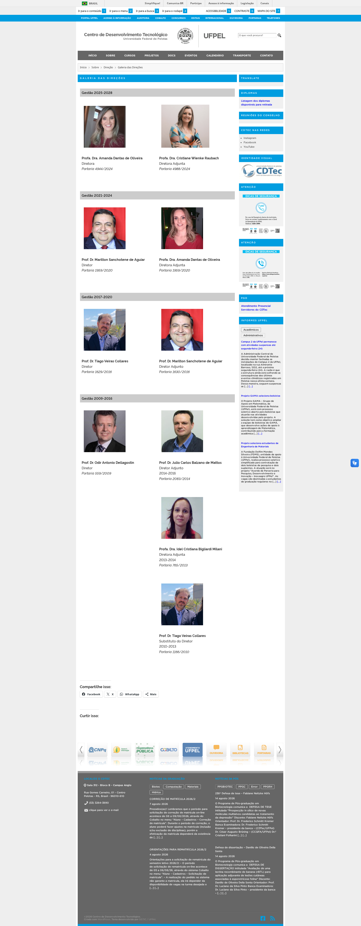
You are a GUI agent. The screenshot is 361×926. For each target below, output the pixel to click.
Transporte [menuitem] (242, 55)
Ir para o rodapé (174, 11)
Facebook (250, 142)
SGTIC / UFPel (147, 917)
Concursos (179, 18)
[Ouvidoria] (193, 754)
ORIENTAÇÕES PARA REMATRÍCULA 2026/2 (178, 799)
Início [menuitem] (92, 55)
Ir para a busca (147, 11)
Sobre (95, 67)
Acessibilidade (218, 11)
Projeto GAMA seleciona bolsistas (260, 341)
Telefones (273, 18)
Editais (195, 18)
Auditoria (143, 18)
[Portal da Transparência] (121, 754)
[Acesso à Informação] (97, 754)
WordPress (104, 917)
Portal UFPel (89, 18)
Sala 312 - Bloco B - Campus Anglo (109, 785)
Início (83, 67)
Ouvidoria (236, 18)
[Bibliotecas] (216, 754)
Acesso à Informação (117, 18)
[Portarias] (240, 754)
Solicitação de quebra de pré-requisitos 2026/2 (179, 849)
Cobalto (160, 18)
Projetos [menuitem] (152, 55)
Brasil (93, 3)
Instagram (250, 138)
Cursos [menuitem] (129, 55)
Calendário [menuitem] (215, 55)
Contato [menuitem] (266, 55)
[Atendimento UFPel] (169, 754)
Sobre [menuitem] (110, 55)
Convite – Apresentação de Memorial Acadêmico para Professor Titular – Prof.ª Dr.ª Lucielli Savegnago (245, 855)
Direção (108, 67)
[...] (260, 379)
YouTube (249, 146)
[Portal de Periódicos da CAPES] (264, 754)
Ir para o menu (120, 11)
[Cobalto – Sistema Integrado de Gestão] (145, 754)
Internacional (214, 18)
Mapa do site (268, 11)
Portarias (255, 18)
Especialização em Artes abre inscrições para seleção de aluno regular (259, 440)
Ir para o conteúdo (91, 11)
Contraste (243, 11)
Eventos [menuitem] (191, 55)
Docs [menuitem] (171, 55)
